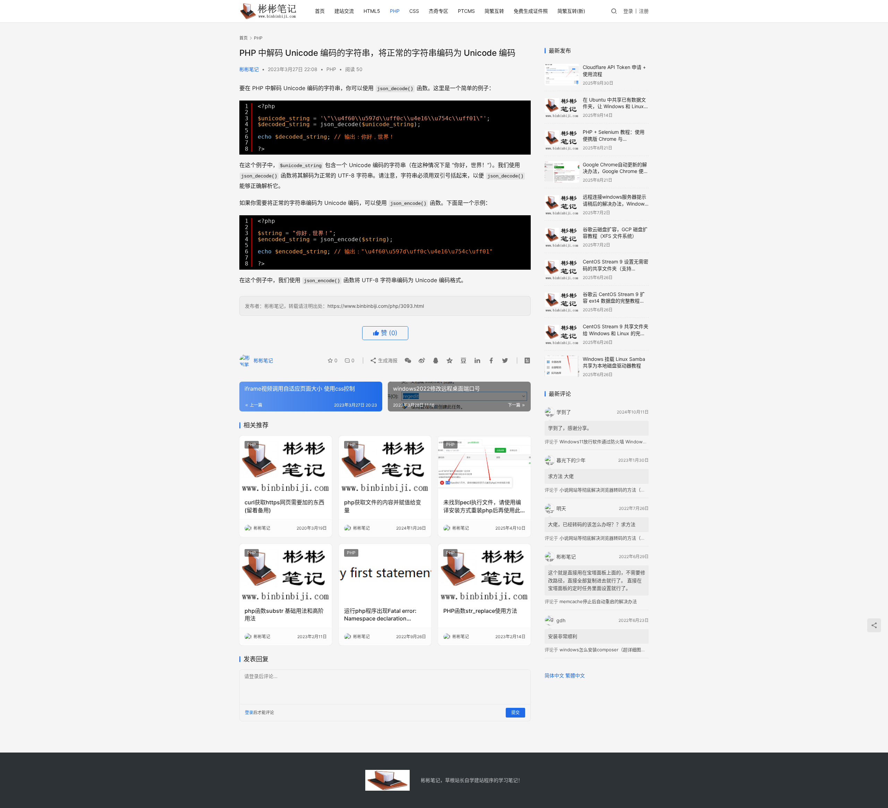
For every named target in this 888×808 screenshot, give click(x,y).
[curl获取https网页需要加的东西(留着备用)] (285, 465)
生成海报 (387, 360)
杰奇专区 (438, 11)
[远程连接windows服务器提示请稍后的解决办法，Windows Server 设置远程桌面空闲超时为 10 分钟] (562, 204)
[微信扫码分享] (408, 360)
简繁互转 (494, 11)
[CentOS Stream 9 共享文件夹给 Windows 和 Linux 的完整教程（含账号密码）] (562, 334)
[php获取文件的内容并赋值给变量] (385, 465)
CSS (414, 11)
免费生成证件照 (531, 11)
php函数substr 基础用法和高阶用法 (284, 614)
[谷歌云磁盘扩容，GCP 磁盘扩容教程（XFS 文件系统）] (562, 237)
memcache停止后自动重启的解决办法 (598, 601)
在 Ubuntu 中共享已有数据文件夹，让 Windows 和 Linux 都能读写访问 (614, 106)
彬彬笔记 (249, 69)
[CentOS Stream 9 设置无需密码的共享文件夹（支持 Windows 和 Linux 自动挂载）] (562, 269)
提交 (515, 712)
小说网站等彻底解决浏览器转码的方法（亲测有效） (611, 490)
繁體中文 (575, 675)
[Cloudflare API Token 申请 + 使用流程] (562, 75)
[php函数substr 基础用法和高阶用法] (285, 573)
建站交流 (344, 11)
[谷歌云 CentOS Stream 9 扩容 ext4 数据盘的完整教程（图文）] (562, 302)
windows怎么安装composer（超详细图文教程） (609, 649)
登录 (628, 11)
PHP (395, 11)
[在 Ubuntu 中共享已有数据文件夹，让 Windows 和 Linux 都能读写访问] (562, 107)
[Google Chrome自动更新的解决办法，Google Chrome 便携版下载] (562, 172)
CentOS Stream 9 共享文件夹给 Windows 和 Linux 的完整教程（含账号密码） (615, 333)
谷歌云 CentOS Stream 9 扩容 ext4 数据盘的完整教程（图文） (614, 301)
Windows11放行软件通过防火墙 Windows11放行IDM (613, 441)
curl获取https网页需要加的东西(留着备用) (284, 506)
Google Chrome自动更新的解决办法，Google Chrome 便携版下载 (615, 171)
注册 (644, 11)
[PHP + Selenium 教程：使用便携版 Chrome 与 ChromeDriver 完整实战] (562, 139)
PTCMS (466, 11)
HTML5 (372, 11)
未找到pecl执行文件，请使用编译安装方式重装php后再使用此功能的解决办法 (482, 506)
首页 (320, 11)
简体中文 (554, 675)
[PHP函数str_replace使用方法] (484, 573)
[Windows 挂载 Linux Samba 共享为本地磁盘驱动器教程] (562, 366)
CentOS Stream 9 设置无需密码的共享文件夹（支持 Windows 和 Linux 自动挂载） (616, 268)
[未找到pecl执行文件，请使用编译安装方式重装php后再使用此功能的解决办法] (484, 465)
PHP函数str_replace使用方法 (480, 610)
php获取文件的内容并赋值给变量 (382, 506)
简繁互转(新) (571, 11)
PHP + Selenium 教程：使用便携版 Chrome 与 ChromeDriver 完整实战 (613, 138)
